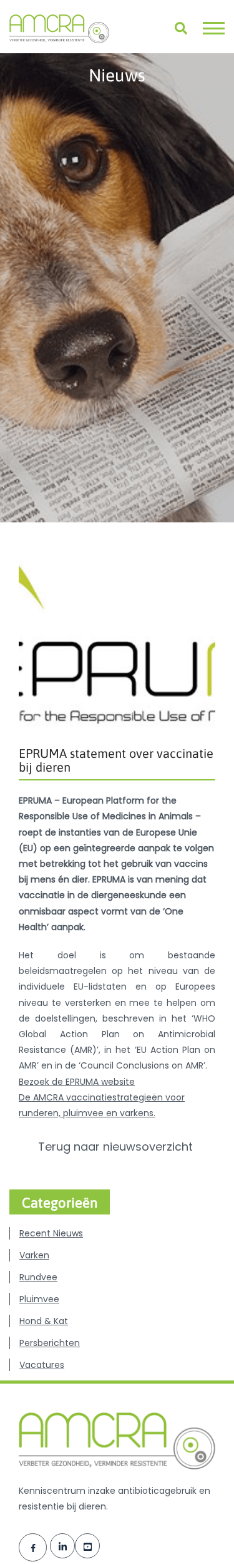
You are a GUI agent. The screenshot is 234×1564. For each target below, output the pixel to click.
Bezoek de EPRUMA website (77, 1081)
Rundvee (38, 1277)
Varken (34, 1255)
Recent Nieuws (51, 1233)
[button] (214, 28)
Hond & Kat (43, 1321)
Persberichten (49, 1343)
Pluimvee (39, 1299)
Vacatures (41, 1365)
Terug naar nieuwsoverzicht (117, 1147)
